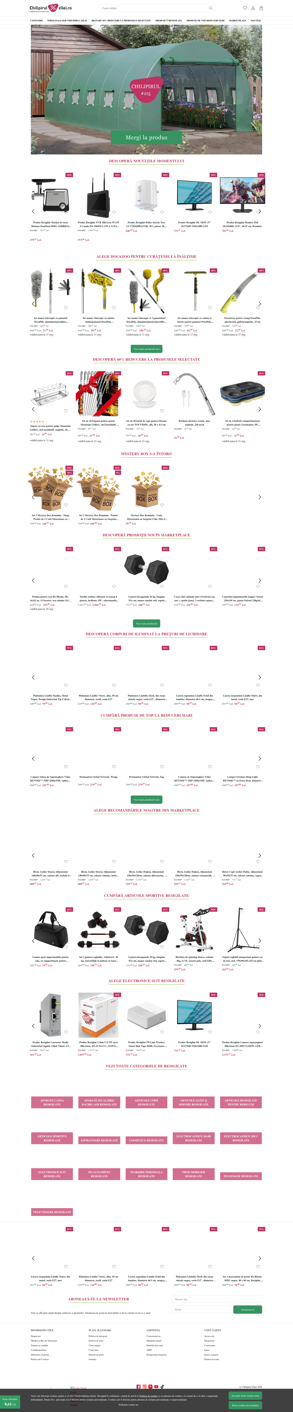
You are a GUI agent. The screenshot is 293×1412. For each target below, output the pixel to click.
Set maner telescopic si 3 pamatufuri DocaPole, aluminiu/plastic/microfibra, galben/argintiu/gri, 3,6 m (146, 320)
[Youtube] (157, 1387)
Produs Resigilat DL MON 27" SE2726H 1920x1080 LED (194, 224)
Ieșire (206, 1349)
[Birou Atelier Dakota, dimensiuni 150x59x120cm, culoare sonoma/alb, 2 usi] (194, 844)
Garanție (92, 1359)
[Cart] (261, 8)
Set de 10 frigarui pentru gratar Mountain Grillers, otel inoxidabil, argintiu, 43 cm (98, 423)
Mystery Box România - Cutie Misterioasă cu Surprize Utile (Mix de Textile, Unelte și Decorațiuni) (146, 517)
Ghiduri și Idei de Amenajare (44, 1340)
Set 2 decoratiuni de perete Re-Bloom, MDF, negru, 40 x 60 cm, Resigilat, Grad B (242, 1279)
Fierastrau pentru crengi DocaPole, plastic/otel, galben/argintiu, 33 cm (242, 319)
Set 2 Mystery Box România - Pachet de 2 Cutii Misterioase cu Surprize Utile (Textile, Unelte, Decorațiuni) (98, 517)
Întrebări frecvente (154, 1345)
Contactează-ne (153, 1336)
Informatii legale (154, 1340)
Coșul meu (94, 1349)
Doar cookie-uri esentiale (245, 1405)
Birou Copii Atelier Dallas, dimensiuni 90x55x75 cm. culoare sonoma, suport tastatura (242, 874)
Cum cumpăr (94, 1345)
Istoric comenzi (211, 1354)
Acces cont (209, 1336)
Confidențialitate (38, 1349)
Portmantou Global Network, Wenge (99, 777)
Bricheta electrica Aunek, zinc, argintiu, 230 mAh (194, 422)
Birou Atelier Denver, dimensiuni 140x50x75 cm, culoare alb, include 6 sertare (50, 874)
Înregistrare (209, 1340)
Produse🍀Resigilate (168, 20)
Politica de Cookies (40, 1359)
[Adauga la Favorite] (65, 212)
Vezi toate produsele (146, 623)
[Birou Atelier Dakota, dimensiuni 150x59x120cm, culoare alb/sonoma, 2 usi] (146, 844)
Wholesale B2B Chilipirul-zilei (67, 20)
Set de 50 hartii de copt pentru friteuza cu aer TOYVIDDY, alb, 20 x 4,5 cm (146, 422)
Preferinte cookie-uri (128, 1404)
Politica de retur (96, 1340)
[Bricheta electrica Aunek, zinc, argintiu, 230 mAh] (194, 393)
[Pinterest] (151, 1387)
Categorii (36, 20)
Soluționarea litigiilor (156, 1354)
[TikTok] (163, 1387)
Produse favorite (211, 1359)
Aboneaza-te (247, 1309)
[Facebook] (139, 1387)
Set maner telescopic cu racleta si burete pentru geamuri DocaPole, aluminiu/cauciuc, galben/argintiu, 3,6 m (194, 320)
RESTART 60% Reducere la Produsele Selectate (121, 20)
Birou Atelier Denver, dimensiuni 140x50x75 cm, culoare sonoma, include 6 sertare (98, 874)
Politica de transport (98, 1336)
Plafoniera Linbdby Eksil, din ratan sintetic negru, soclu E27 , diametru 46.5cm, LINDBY (146, 698)
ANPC (149, 1349)
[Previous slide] (33, 211)
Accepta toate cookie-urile (245, 1395)
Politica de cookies (149, 1395)
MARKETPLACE (237, 20)
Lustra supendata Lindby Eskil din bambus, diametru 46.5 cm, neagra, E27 (194, 698)
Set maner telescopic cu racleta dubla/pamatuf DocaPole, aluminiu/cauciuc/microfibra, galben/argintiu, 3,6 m (98, 320)
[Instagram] (145, 1387)
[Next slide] (259, 211)
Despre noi (36, 1336)
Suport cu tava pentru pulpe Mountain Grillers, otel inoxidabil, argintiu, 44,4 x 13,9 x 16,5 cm (50, 428)
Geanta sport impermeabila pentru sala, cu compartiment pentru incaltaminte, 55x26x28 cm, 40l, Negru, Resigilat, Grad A (50, 959)
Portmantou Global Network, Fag (146, 777)
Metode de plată (96, 1354)
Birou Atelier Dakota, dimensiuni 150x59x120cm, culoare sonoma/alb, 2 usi (194, 874)
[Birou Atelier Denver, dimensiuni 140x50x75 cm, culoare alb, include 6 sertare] (50, 844)
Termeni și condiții (39, 1345)
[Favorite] (245, 8)
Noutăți (256, 20)
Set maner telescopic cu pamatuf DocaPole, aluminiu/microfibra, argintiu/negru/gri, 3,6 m (50, 320)
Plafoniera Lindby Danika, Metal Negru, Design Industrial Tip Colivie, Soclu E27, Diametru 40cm (50, 698)
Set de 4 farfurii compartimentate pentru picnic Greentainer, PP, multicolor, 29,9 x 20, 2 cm (242, 423)
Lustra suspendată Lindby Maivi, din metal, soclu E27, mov (242, 697)
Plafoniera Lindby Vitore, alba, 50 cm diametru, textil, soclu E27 (98, 697)
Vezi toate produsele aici (147, 349)
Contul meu (209, 1345)
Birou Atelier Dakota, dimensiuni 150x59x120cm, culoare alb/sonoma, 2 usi (146, 874)
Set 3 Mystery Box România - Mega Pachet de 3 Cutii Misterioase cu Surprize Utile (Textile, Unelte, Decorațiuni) (50, 517)
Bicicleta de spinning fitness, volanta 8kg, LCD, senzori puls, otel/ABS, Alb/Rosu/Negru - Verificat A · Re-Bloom (194, 959)
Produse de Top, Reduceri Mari (205, 20)
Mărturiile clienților (40, 1354)
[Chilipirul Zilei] (51, 8)
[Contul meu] (253, 8)
